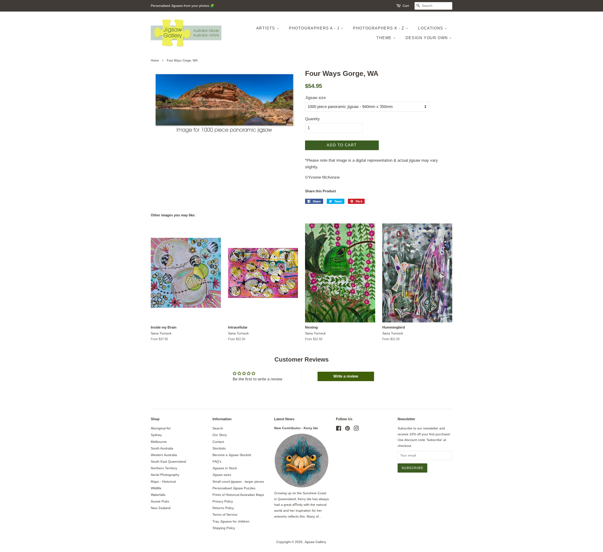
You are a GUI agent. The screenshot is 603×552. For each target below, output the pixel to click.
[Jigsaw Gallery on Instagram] (356, 429)
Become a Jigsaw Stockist (231, 455)
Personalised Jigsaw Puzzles (233, 488)
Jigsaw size (315, 97)
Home (155, 60)
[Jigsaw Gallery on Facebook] (338, 429)
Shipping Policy (223, 528)
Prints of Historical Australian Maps (238, 495)
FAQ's (216, 461)
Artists (266, 28)
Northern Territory (164, 468)
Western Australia (164, 455)
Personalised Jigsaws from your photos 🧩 (182, 6)
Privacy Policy (222, 501)
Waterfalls (158, 495)
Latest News (284, 419)
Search (217, 428)
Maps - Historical (163, 481)
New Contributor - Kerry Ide (296, 428)
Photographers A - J (315, 28)
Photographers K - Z (379, 28)
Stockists (219, 448)
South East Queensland (168, 461)
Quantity (312, 119)
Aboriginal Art (161, 428)
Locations (431, 28)
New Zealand (161, 508)
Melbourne (159, 442)
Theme (384, 38)
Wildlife (156, 488)
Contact (218, 442)
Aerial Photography (165, 475)
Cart (406, 6)
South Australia (162, 448)
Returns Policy (223, 508)
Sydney (156, 435)
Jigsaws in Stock (224, 468)
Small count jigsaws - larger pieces (238, 481)
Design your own (427, 38)
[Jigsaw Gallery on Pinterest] (347, 429)
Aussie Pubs (160, 501)
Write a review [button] (345, 376)
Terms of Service (224, 514)
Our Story (219, 435)
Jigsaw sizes (221, 475)
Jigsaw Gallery (315, 542)
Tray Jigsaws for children (230, 521)
